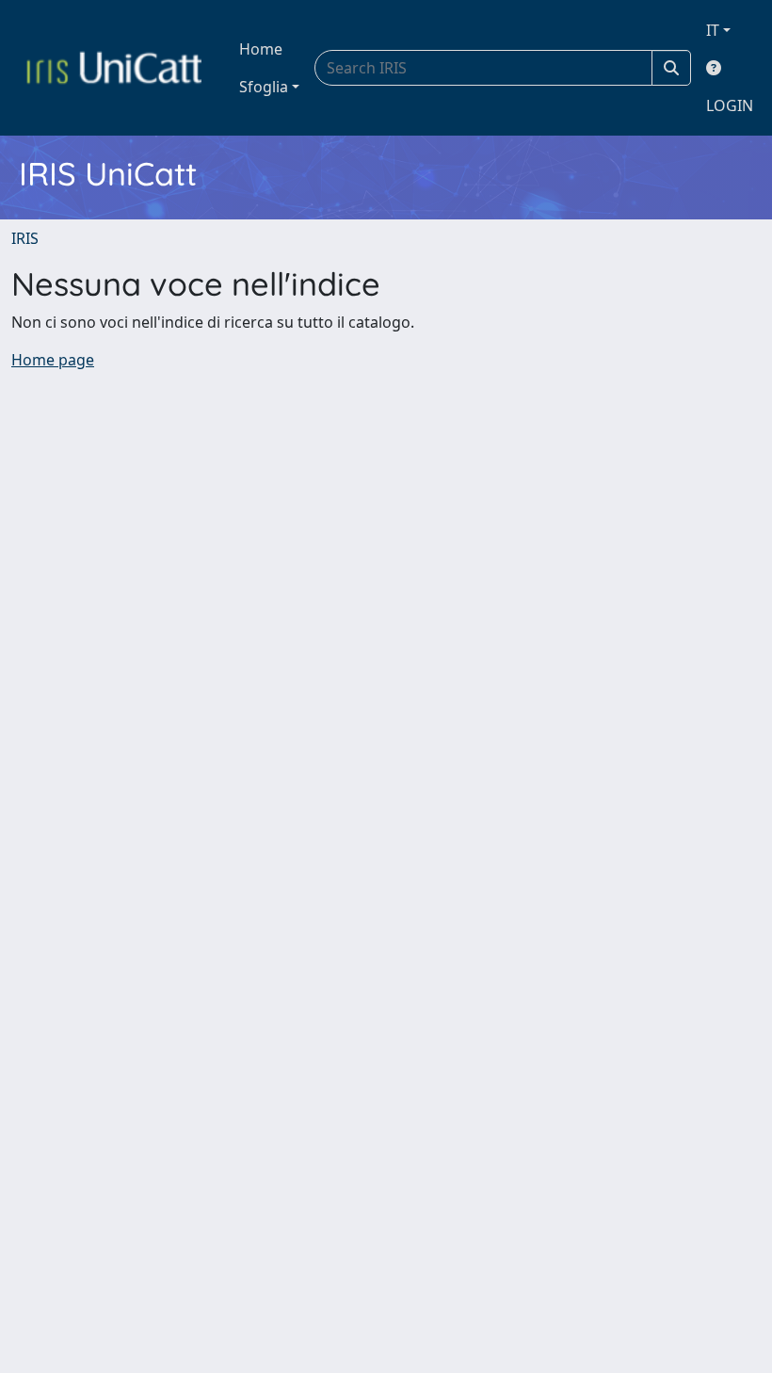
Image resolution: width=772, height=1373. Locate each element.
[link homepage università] (114, 67)
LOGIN (729, 105)
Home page (52, 359)
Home (260, 49)
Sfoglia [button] (263, 86)
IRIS (25, 238)
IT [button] (712, 30)
